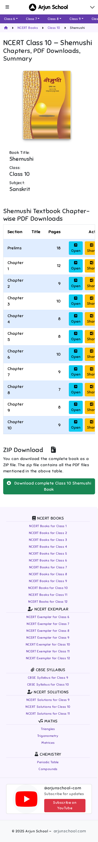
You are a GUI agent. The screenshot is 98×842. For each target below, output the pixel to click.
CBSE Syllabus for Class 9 (48, 678)
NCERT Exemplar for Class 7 (48, 624)
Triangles (48, 729)
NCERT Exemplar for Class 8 (47, 631)
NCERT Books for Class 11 (48, 595)
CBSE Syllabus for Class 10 (48, 685)
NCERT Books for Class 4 (48, 547)
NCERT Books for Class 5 (48, 554)
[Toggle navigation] (92, 7)
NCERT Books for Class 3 (48, 540)
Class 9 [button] (75, 19)
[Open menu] (7, 7)
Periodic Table (48, 762)
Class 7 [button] (31, 19)
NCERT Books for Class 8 (48, 574)
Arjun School (53, 7)
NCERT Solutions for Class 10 (48, 707)
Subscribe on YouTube (64, 805)
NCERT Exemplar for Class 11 (48, 651)
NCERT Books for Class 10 (48, 588)
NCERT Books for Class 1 (48, 526)
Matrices (47, 743)
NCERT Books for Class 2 (48, 533)
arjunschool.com (70, 831)
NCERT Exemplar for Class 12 (48, 658)
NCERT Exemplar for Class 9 (47, 638)
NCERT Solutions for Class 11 (48, 714)
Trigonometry (48, 736)
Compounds (48, 769)
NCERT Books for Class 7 (48, 567)
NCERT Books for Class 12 (48, 602)
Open (75, 250)
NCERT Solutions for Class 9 (48, 700)
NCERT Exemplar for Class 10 (48, 644)
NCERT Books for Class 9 (48, 581)
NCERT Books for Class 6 (48, 560)
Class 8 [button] (53, 19)
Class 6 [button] (9, 19)
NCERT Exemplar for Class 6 (47, 617)
